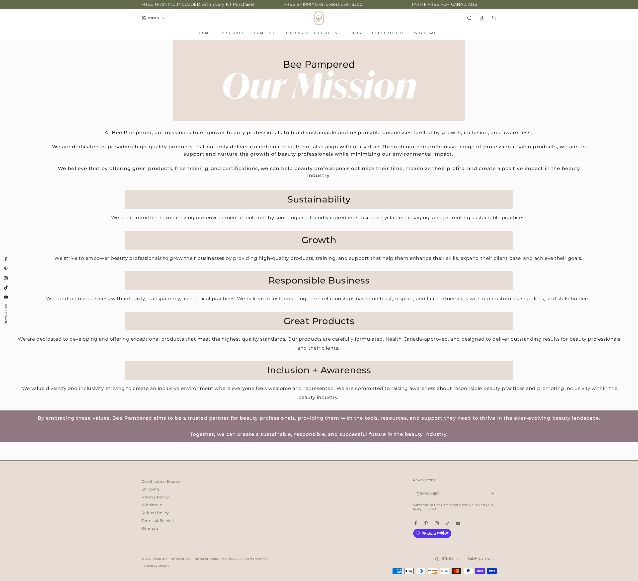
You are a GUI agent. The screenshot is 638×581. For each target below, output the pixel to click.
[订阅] (494, 493)
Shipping (151, 489)
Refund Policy (155, 512)
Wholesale (152, 504)
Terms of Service (158, 520)
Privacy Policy (155, 497)
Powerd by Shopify (156, 566)
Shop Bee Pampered (168, 559)
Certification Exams (161, 481)
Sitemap (150, 528)
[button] (469, 18)
